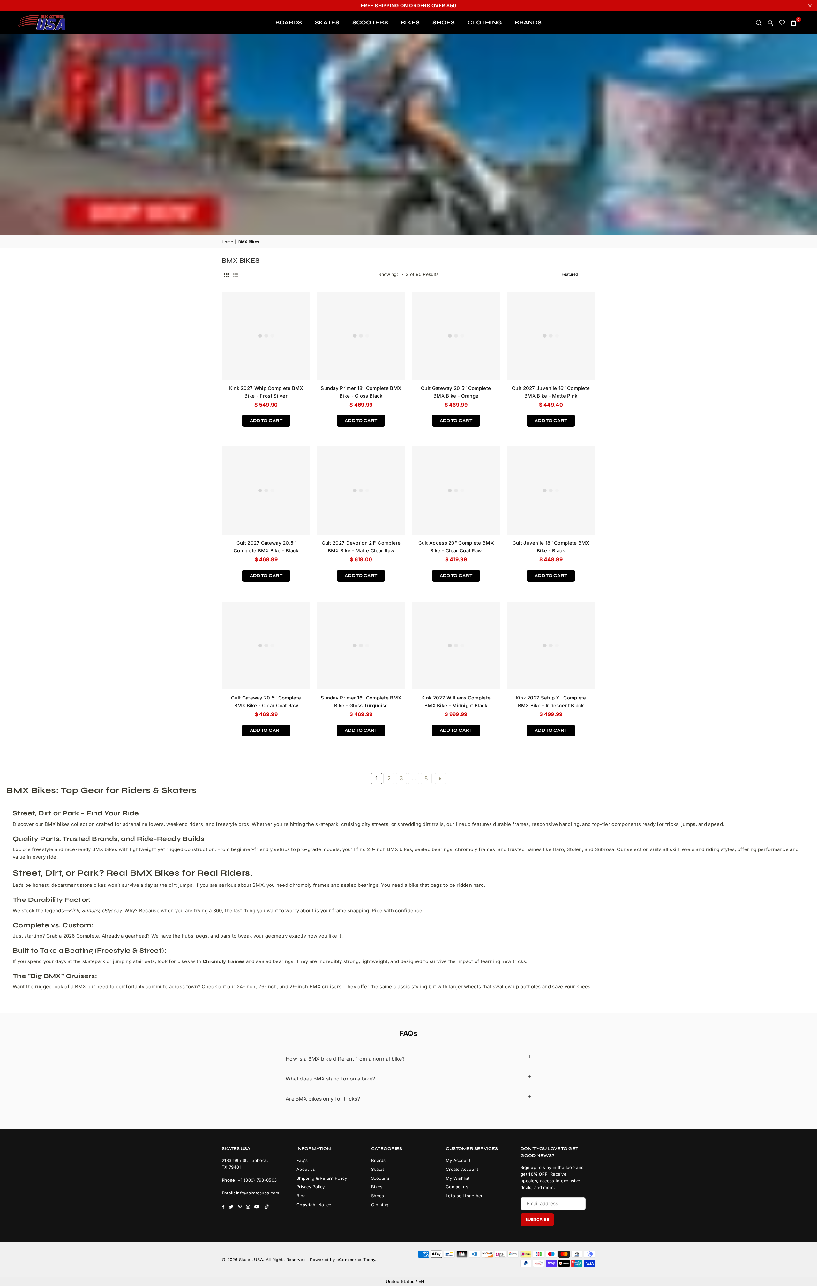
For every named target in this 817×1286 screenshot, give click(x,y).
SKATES (327, 22)
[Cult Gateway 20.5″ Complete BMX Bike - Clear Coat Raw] (266, 646)
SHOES (443, 22)
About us (305, 1169)
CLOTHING (485, 22)
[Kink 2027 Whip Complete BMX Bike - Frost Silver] (266, 336)
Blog (301, 1195)
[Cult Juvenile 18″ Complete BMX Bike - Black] (551, 490)
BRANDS (528, 22)
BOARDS (288, 22)
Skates (378, 1169)
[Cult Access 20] (456, 490)
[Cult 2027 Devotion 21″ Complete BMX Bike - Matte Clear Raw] (361, 490)
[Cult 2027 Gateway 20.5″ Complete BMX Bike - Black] (266, 490)
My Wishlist (457, 1178)
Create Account (462, 1169)
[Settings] (770, 22)
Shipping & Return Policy (321, 1178)
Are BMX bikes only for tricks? (323, 1098)
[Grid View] (226, 274)
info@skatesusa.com (257, 1192)
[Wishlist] (782, 22)
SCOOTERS (370, 22)
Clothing (379, 1204)
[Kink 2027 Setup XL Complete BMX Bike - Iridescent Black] (551, 646)
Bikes (377, 1186)
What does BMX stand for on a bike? (330, 1078)
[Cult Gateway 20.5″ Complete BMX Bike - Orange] (456, 336)
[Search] (759, 22)
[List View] (235, 274)
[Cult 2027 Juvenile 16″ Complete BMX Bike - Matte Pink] (551, 336)
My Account (458, 1160)
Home (227, 241)
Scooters (380, 1178)
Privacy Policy (310, 1186)
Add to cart (266, 419)
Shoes (377, 1195)
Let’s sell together (464, 1195)
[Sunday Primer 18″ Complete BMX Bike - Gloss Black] (361, 336)
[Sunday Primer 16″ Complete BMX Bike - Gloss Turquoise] (361, 646)
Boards (378, 1160)
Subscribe (537, 1219)
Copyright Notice (314, 1204)
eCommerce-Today (355, 1259)
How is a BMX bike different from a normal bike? (345, 1059)
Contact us (457, 1186)
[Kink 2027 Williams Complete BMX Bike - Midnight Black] (456, 646)
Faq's (302, 1160)
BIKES (410, 22)
